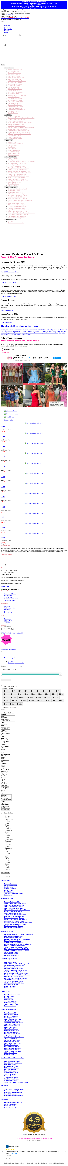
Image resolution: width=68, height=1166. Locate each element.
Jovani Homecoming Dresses (12, 913)
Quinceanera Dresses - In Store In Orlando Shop (18, 934)
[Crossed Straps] (5, 741)
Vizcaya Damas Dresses (11, 953)
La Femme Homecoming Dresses (14, 916)
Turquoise (9, 827)
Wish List (7, 25)
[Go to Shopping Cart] (1, 21)
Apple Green (9, 819)
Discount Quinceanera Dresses (13, 936)
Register (6, 30)
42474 (3, 457)
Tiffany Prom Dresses (10, 1053)
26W (7, 701)
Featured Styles (8, 420)
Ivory (7, 857)
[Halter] (5, 781)
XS (49, 701)
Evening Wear (8, 887)
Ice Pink (8, 841)
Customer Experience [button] (10, 658)
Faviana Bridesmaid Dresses (12, 1091)
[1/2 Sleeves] (6, 795)
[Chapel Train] (4, 774)
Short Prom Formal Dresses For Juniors (16, 1082)
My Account (7, 27)
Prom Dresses (8, 890)
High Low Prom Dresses (11, 1068)
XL (13, 704)
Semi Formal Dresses (10, 1001)
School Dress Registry (10, 1104)
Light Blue (9, 828)
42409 (3, 436)
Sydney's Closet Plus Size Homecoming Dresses (18, 922)
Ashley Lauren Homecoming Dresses (15, 903)
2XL (20, 704)
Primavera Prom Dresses (11, 1046)
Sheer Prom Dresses (10, 1074)
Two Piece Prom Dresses (11, 1079)
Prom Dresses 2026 (10, 1013)
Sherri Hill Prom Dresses (11, 1049)
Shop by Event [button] (5, 880)
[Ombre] (3, 752)
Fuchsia (8, 846)
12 (58, 691)
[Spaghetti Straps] (5, 806)
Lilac (7, 837)
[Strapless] (5, 807)
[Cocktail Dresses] (8, 721)
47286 (3, 487)
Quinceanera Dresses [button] (7, 931)
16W (22, 697)
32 (6, 697)
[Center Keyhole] (6, 735)
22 (34, 694)
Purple (8, 835)
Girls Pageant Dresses (10, 962)
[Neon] (3, 751)
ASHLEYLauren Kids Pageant (13, 980)
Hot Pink (8, 844)
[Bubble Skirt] (6, 732)
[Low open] (5, 744)
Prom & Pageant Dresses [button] (8, 1009)
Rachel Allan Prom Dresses (12, 1048)
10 (51, 691)
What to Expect (8, 597)
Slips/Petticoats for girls (11, 984)
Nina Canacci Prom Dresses (12, 1043)
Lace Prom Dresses (10, 1069)
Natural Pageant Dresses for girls (14, 965)
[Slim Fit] (5, 792)
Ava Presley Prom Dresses (12, 1024)
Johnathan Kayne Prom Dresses (14, 1037)
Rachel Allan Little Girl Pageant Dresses (16, 973)
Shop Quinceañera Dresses (8, 296)
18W (31, 697)
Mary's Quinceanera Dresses (12, 941)
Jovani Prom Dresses (10, 1038)
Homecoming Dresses (10, 884)
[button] (9, 68)
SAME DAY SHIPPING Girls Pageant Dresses (18, 964)
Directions (7, 609)
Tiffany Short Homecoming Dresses (15, 924)
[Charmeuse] (4, 763)
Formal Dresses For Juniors (12, 995)
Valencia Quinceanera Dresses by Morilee (16, 950)
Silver (7, 867)
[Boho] (5, 725)
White (7, 869)
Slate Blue (9, 830)
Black (7, 864)
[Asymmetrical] (4, 773)
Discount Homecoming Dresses (13, 927)
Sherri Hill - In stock (10, 1094)
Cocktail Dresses (9, 1076)
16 (13, 694)
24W (56, 697)
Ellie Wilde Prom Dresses (11, 1030)
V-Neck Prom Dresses (10, 1080)
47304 (3, 517)
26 (48, 694)
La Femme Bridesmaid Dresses (13, 1095)
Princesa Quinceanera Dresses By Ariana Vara (18, 944)
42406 (3, 426)
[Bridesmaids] (8, 718)
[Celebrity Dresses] (6, 733)
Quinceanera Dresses (10, 885)
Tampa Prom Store (9, 600)
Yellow (8, 816)
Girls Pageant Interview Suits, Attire (14, 983)
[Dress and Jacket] (5, 727)
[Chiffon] (4, 765)
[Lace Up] (5, 743)
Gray (7, 866)
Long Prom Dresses (10, 1071)
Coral (7, 855)
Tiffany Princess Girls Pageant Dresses (15, 970)
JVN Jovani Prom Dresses (12, 1040)
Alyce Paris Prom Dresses (12, 1021)
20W (39, 697)
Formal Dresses (9, 996)
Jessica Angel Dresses (10, 1035)
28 (55, 694)
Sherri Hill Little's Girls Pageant (13, 981)
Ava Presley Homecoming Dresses (14, 905)
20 (27, 694)
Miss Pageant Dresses (10, 1017)
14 (6, 694)
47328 (3, 537)
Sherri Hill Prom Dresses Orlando (14, 921)
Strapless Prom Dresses (11, 1077)
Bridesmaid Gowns (10, 1006)
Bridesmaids (8, 895)
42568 (3, 477)
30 (62, 694)
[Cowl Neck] (5, 779)
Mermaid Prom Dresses (11, 1072)
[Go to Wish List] (3, 21)
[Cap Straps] (5, 803)
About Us (7, 606)
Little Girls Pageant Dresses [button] (9, 958)
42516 (3, 467)
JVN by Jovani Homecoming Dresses (15, 914)
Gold (7, 860)
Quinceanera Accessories (11, 955)
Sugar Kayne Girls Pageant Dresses (15, 972)
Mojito (8, 818)
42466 (3, 446)
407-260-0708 (9, 14)
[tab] (35, 658)
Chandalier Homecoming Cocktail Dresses (17, 910)
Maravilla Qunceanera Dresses (13, 942)
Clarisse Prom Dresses (11, 1029)
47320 (3, 527)
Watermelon (9, 848)
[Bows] (5, 759)
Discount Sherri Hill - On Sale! (13, 1102)
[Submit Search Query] (21, 666)
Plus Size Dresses (9, 1054)
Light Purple (9, 839)
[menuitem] (35, 26)
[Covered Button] (5, 740)
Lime (7, 823)
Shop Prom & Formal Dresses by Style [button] (12, 1058)
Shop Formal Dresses (7, 310)
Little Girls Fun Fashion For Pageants (15, 978)
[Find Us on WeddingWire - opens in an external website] (8, 649)
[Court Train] (4, 776)
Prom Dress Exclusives (11, 1016)
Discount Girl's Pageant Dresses (13, 976)
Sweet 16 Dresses (9, 892)
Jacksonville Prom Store (11, 599)
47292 (3, 497)
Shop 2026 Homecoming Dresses (10, 272)
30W (24, 701)
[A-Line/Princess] (5, 787)
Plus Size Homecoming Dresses (13, 926)
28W (15, 701)
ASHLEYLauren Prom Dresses (13, 1022)
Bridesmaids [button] (4, 1085)
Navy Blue (9, 834)
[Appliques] (5, 756)
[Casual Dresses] (8, 719)
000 (7, 691)
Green (8, 821)
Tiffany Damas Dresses (11, 952)
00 (14, 691)
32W (32, 701)
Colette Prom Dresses (10, 1027)
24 (41, 694)
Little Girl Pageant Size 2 (11, 1107)
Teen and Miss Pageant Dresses (13, 893)
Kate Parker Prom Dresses (12, 1033)
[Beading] (5, 757)
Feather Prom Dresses (11, 1066)
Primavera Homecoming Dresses (14, 918)
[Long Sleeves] (6, 798)
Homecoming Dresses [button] (7, 898)
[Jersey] (4, 768)
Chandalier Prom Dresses (12, 1025)
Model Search (8, 613)
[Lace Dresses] (5, 728)
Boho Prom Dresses (10, 1064)
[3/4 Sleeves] (6, 797)
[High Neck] (5, 782)
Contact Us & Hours (10, 594)
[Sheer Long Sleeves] (6, 800)
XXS (40, 701)
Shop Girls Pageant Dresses (8, 282)
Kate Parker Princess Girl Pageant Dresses (17, 975)
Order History (8, 620)
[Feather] (4, 766)
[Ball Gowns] (5, 724)
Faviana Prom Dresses (11, 1032)
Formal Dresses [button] (5, 991)
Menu (2, 64)
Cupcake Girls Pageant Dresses (13, 968)
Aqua (7, 825)
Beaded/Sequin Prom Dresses (13, 1063)
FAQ (5, 611)
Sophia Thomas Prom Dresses (13, 1051)
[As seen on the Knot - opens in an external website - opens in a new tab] (6, 645)
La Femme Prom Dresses (11, 1041)
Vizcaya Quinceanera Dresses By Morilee (16, 949)
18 (20, 694)
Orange (8, 853)
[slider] (60, 674)
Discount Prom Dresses (11, 1014)
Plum (7, 850)
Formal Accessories (9, 987)
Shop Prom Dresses (6, 322)
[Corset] (6, 736)
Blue (7, 832)
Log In (6, 32)
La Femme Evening (10, 1002)
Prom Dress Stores (9, 1105)
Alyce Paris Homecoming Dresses (14, 908)
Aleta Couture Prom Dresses (12, 1019)
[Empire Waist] (5, 789)
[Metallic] (3, 749)
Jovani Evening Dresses (11, 1004)
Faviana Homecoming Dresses (13, 911)
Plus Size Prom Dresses (11, 1045)
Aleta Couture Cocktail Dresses (13, 906)
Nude (7, 859)
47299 (3, 507)
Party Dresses (8, 998)
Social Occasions (9, 999)
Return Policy (8, 595)
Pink (7, 843)
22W (48, 697)
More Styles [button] (4, 1099)
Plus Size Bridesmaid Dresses (13, 1092)
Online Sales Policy (9, 608)
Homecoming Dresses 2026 (12, 902)
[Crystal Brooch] (5, 760)
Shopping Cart (8, 29)
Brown (8, 862)
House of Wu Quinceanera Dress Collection (17, 939)
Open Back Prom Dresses (12, 1061)
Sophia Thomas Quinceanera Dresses (15, 947)
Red (7, 851)
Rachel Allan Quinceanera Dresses (14, 945)
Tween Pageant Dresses (11, 967)
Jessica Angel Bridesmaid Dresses (14, 1089)
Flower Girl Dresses (10, 986)
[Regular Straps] (5, 804)
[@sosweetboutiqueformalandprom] (9, 358)
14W (14, 697)
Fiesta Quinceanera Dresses (12, 937)
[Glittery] (3, 748)
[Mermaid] (5, 790)
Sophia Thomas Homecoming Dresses (15, 919)
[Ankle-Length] (4, 771)
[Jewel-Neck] (5, 784)
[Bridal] (8, 716)
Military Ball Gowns (10, 888)
